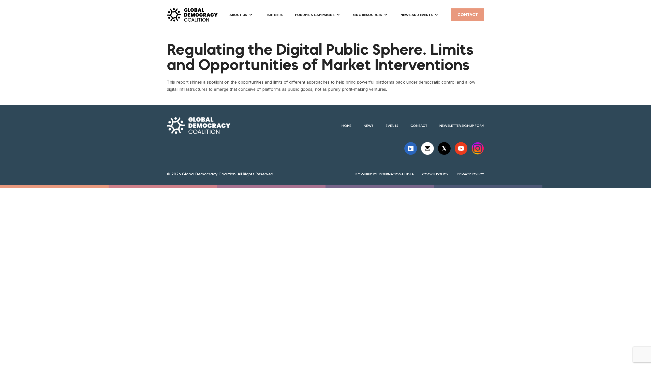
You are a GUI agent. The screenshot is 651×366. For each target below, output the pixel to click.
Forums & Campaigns (315, 14)
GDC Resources (367, 14)
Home (346, 125)
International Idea (396, 174)
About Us (238, 14)
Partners (274, 14)
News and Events (417, 14)
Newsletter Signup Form (461, 125)
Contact (467, 14)
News (369, 125)
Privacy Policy (470, 174)
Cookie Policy (435, 174)
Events (392, 125)
